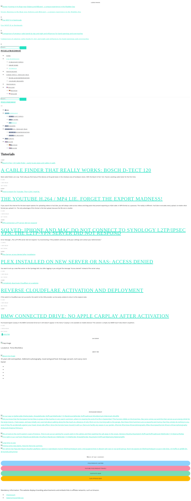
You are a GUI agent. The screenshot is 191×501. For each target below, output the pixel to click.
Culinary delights (16, 81)
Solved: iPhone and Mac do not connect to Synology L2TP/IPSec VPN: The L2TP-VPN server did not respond (93, 231)
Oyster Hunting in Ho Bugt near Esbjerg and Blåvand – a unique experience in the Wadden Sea (41, 12)
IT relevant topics (16, 62)
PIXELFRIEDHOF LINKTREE (95, 463)
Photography (11, 71)
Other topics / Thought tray (17, 75)
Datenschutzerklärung (14, 498)
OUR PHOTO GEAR (95, 473)
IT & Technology (12, 59)
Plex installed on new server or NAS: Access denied (77, 261)
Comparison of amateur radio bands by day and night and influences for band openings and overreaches (45, 39)
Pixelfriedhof (11, 50)
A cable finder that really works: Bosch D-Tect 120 (76, 170)
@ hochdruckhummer (9, 452)
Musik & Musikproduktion (19, 78)
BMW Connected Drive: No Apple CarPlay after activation (85, 316)
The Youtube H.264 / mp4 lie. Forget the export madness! (82, 199)
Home (8, 56)
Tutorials (13, 68)
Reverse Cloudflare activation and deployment (72, 290)
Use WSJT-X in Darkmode (11, 25)
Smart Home (13, 65)
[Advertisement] (60, 395)
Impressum (10, 495)
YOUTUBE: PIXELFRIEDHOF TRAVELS (95, 468)
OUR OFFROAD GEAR (95, 478)
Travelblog (11, 84)
